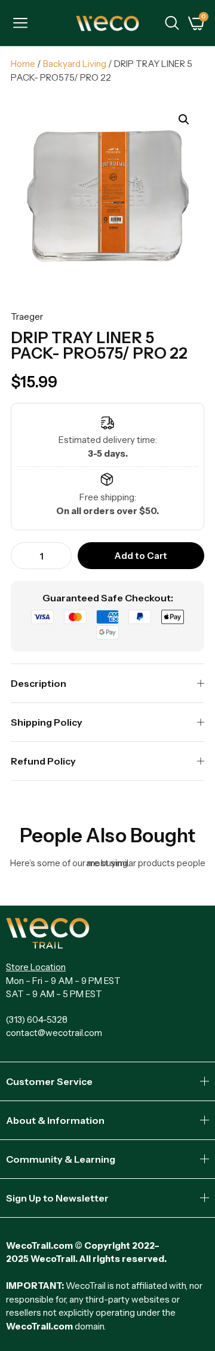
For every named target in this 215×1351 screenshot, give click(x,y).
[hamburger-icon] (20, 24)
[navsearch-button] (172, 24)
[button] (184, 119)
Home (23, 63)
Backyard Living (74, 63)
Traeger (27, 316)
